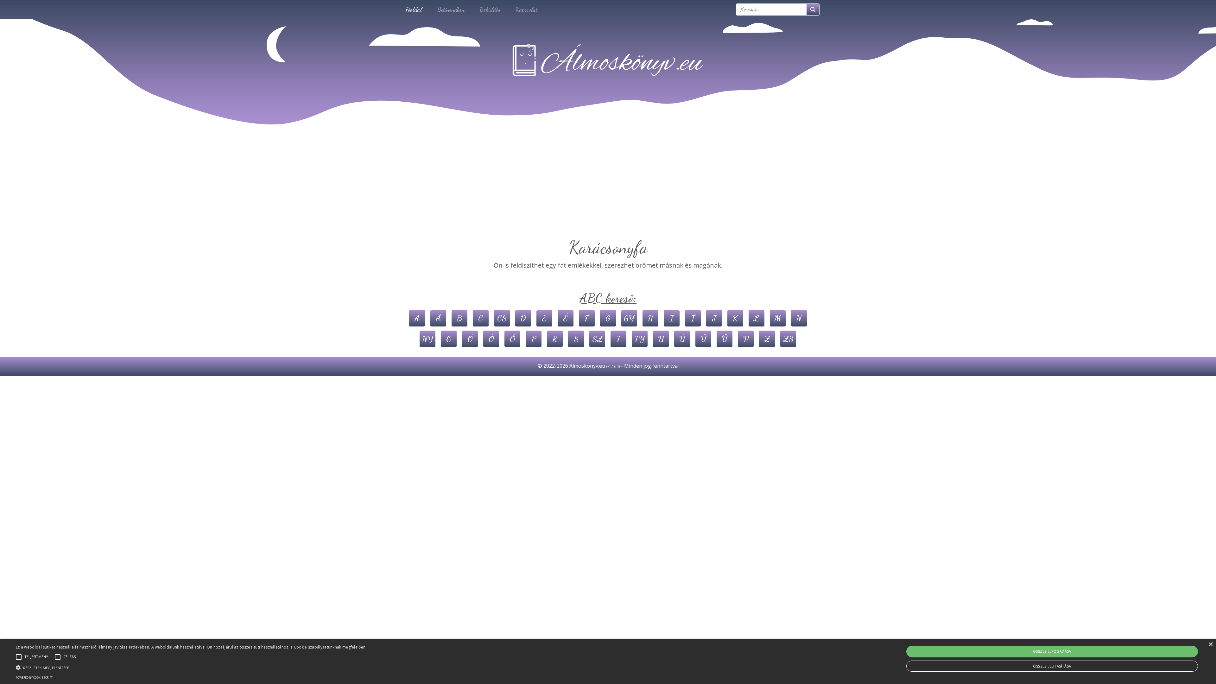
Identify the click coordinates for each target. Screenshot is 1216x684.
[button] (191, 667)
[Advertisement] (608, 189)
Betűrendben (451, 9)
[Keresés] (813, 9)
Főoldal (413, 9)
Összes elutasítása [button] (1052, 666)
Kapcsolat (526, 9)
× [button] (1210, 644)
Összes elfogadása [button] (1052, 651)
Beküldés (490, 9)
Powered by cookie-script (34, 677)
